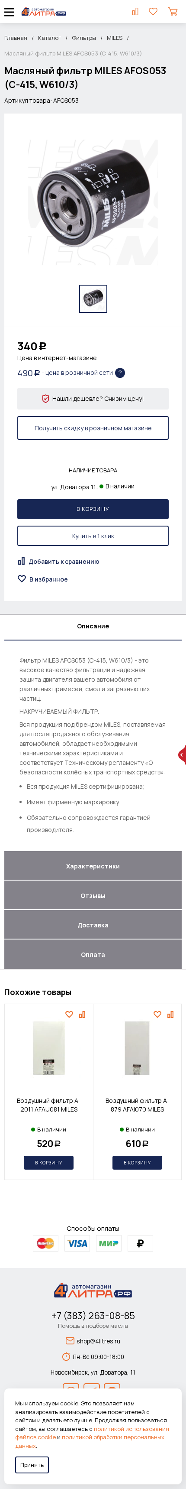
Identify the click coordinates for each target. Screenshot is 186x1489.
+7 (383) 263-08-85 (93, 1315)
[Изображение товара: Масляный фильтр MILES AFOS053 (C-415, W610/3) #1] (93, 299)
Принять (32, 1465)
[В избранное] (70, 1014)
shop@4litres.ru (98, 1341)
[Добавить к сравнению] (83, 1014)
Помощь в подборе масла (93, 1326)
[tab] (93, 627)
